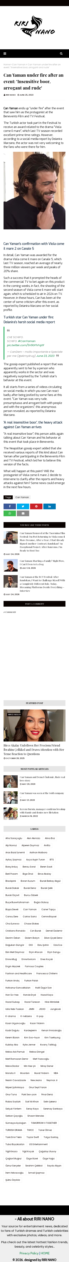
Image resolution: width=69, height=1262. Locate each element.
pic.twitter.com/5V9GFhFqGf (25, 345)
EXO (31, 944)
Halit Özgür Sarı (43, 987)
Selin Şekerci (50, 1101)
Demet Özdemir (54, 930)
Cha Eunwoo (12, 923)
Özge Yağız (48, 1158)
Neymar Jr (52, 1080)
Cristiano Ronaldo (15, 930)
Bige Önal (28, 873)
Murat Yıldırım (41, 1073)
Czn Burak (35, 930)
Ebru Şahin (43, 944)
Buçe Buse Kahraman (17, 902)
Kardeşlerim (30, 1030)
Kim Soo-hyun (32, 1037)
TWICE (30, 1130)
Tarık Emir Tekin (13, 1137)
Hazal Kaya (47, 994)
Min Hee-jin (30, 1066)
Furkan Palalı (31, 980)
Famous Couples (34, 966)
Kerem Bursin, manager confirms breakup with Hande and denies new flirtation (42, 811)
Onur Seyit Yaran (38, 1087)
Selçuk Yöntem (13, 1108)
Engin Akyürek (12, 966)
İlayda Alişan (54, 1165)
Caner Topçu (48, 909)
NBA (56, 1073)
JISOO (42, 1009)
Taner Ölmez (45, 1130)
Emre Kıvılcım (29, 959)
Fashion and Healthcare (18, 973)
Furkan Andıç (12, 980)
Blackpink (10, 880)
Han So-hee (11, 994)
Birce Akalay (44, 873)
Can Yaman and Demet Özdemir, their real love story (42, 778)
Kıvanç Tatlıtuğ (48, 1044)
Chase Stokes (31, 923)
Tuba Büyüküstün (14, 1144)
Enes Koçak (47, 959)
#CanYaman (27, 341)
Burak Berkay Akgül (50, 880)
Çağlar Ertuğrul (13, 1158)
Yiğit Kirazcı (11, 1151)
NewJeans (36, 1080)
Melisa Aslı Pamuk (15, 1051)
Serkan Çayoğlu (14, 1115)
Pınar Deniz (47, 1094)
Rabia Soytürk (13, 1101)
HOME (45, 1253)
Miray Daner (47, 1066)
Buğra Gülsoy (41, 902)
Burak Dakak (12, 888)
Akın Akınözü (33, 838)
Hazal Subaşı (12, 1001)
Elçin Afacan (36, 952)
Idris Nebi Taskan (14, 1009)
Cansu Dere (11, 916)
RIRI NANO (11, 94)
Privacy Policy (29, 1253)
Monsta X (10, 1073)
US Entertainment (38, 1144)
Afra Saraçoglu (13, 838)
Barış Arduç (11, 866)
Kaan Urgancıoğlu (15, 1023)
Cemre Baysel (48, 916)
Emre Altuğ (11, 959)
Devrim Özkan (12, 937)
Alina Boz (50, 838)
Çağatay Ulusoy (47, 1151)
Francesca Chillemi (47, 973)
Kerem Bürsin (12, 1037)
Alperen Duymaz (30, 845)
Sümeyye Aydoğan (15, 1122)
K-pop (40, 1016)
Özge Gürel (32, 1158)
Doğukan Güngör (14, 944)
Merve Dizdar (12, 1066)
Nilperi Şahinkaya (14, 1087)
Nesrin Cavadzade (15, 1080)
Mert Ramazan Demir (16, 1058)
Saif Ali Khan (32, 1101)
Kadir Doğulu (12, 1030)
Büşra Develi (11, 909)
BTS (52, 859)
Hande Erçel (29, 994)
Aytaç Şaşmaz (13, 859)
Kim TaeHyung (52, 1037)
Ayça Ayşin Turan (35, 859)
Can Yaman (18, 64)
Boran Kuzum (28, 880)
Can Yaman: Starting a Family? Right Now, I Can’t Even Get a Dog (42, 562)
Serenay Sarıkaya (52, 1108)
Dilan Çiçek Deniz (53, 937)
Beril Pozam (11, 873)
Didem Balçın (32, 937)
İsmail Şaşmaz (36, 1172)
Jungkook (55, 1009)
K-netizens (26, 1016)
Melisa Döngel (36, 1051)
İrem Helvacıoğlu (14, 1172)
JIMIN (31, 1009)
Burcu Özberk (31, 895)
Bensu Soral (29, 866)
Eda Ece (58, 944)
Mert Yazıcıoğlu (41, 1058)
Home (7, 64)
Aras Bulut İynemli (15, 852)
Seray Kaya (32, 1108)
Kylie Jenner (29, 1044)
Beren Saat (46, 866)
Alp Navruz (11, 845)
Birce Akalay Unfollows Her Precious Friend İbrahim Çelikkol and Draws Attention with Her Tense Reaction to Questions (34, 749)
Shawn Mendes (35, 1115)
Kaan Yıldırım (37, 1023)
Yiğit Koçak (28, 1151)
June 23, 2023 (45, 356)
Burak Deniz (30, 888)
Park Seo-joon (29, 1094)
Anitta (47, 845)
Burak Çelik (47, 888)
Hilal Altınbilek (52, 1001)
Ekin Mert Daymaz (14, 952)
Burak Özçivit (12, 895)
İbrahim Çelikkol (33, 1165)
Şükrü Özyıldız (12, 1179)
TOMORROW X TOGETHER (44, 1122)
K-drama (10, 1016)
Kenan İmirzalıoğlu (52, 1030)
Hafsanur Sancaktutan (17, 987)
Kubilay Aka (11, 1044)
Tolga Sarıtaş (51, 1137)
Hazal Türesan (32, 1001)
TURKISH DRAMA (13, 1130)
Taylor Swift (33, 1137)
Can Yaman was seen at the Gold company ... (42, 795)
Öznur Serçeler (13, 1165)
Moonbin (25, 1073)
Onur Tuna (11, 1094)
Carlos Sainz (30, 916)
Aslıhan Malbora (38, 852)
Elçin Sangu (53, 952)
